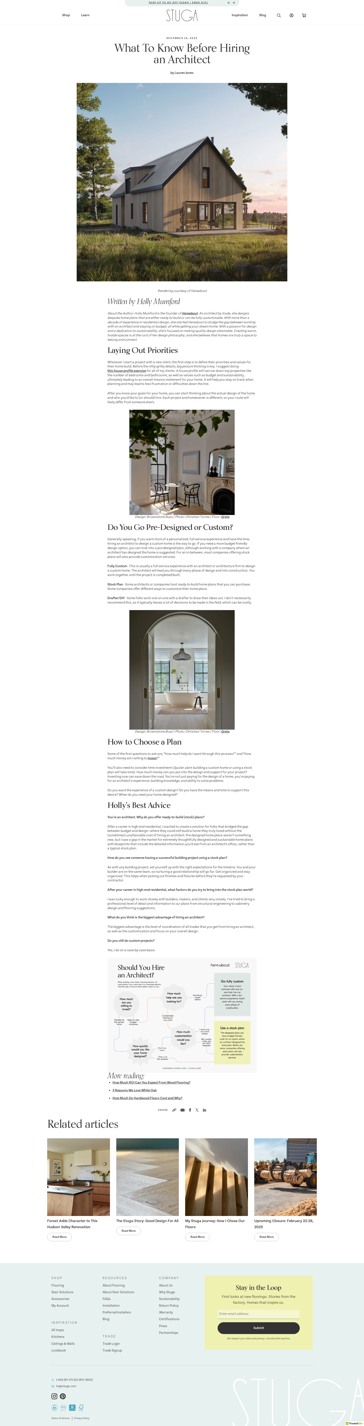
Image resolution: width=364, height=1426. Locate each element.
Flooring (57, 1286)
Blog (262, 15)
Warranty (166, 1312)
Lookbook (58, 1351)
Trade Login (111, 1344)
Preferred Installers (117, 1312)
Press (163, 1326)
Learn (85, 15)
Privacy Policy (81, 1418)
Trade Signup (112, 1351)
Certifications (169, 1319)
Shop (66, 15)
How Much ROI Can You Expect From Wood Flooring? (151, 1083)
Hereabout (190, 313)
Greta (225, 517)
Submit (258, 1328)
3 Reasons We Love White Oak (134, 1090)
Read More (59, 1237)
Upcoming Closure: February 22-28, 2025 (283, 1224)
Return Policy (169, 1306)
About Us (166, 1286)
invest (152, 758)
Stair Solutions (62, 1292)
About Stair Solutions (118, 1292)
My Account (60, 1306)
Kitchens (57, 1337)
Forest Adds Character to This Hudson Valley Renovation (72, 1224)
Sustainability (169, 1299)
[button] (64, 1278)
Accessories (60, 1299)
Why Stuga (167, 1292)
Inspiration (240, 15)
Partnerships (168, 1333)
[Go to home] (182, 15)
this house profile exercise (126, 371)
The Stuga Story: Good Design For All (147, 1221)
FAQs (107, 1299)
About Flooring (114, 1286)
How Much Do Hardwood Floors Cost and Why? (147, 1098)
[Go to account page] (291, 15)
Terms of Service (60, 1418)
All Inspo (57, 1330)
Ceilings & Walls (63, 1344)
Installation (111, 1306)
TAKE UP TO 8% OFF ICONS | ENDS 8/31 (178, 2)
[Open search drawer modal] (279, 15)
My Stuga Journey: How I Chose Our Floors (215, 1224)
